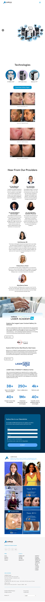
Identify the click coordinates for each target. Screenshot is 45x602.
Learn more (34, 34)
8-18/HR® (37, 569)
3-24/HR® (37, 567)
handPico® (37, 555)
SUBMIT (22, 445)
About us (6, 558)
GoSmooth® (37, 562)
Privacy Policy (25, 441)
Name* (8, 428)
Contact (6, 560)
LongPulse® (37, 561)
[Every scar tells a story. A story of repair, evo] (31, 474)
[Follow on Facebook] (9, 549)
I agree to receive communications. (15, 439)
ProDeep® (37, 557)
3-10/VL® (37, 565)
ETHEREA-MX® (21, 555)
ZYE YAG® (20, 558)
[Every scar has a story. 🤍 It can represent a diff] (13, 498)
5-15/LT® (36, 568)
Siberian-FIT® (21, 560)
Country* (9, 435)
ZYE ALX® (20, 557)
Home (6, 555)
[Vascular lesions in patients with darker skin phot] (31, 522)
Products (6, 557)
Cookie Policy (26, 592)
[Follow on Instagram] (12, 549)
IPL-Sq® (36, 564)
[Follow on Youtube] (15, 549)
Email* (8, 431)
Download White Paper (22, 87)
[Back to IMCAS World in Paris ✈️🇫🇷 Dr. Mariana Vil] (13, 474)
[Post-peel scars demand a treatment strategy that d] (31, 498)
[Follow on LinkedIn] (6, 549)
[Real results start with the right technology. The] (13, 522)
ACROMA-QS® (37, 560)
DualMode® (37, 558)
